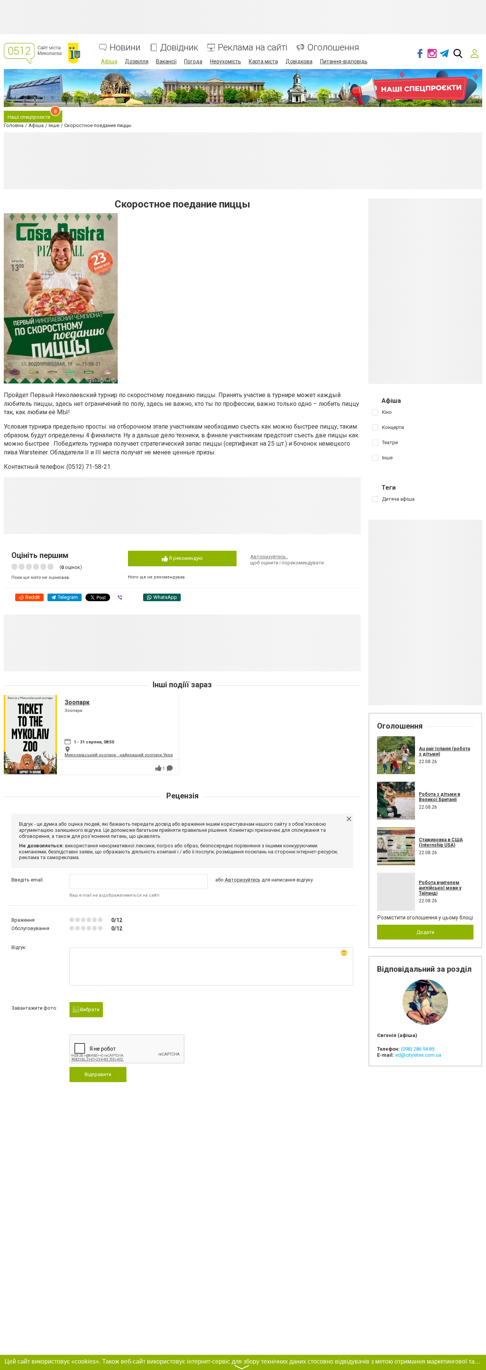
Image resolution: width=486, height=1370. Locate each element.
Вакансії (166, 61)
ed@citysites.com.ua (418, 1055)
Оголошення (333, 47)
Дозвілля (136, 61)
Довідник (179, 47)
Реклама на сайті (252, 47)
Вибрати (89, 1009)
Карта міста (263, 61)
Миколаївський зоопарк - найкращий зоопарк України (122, 755)
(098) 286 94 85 (417, 1049)
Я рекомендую (185, 558)
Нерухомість (225, 61)
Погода (193, 61)
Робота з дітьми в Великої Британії (439, 797)
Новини (125, 47)
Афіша (109, 61)
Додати (425, 932)
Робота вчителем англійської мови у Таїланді (440, 888)
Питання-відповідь (344, 61)
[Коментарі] (170, 768)
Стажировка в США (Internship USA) (441, 842)
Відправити (98, 1074)
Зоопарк (77, 702)
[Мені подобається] (158, 768)
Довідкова (299, 61)
